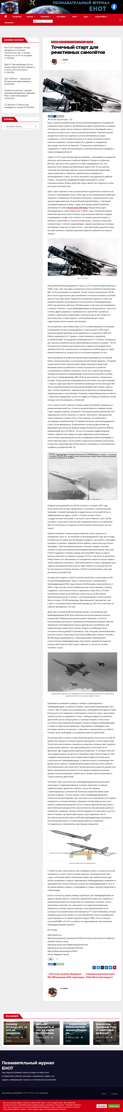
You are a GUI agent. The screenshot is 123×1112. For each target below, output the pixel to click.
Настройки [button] (101, 1106)
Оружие (61, 17)
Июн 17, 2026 (13, 1037)
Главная (17, 17)
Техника (45, 17)
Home (104, 1094)
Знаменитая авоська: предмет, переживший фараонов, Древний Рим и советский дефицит (19, 93)
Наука (30, 17)
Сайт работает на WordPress (12, 1093)
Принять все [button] (114, 1106)
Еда (86, 17)
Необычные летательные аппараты (72, 42)
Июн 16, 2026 (73, 1037)
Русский (39, 21)
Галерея (8, 23)
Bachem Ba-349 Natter (78, 208)
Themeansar (44, 1093)
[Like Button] (51, 959)
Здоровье (101, 17)
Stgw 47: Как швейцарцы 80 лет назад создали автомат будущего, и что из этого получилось (19, 67)
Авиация (55, 42)
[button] (120, 20)
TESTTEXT (25, 23)
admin (65, 60)
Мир (74, 17)
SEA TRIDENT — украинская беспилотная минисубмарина (76, 1027)
